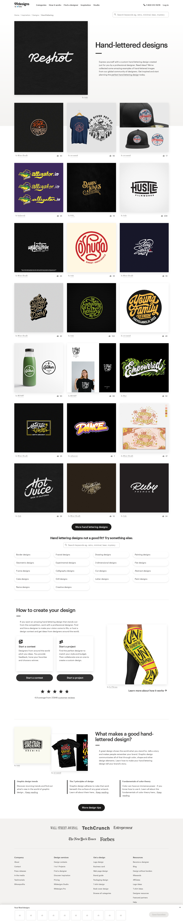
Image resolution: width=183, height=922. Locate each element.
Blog (135, 866)
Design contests (60, 862)
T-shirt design (99, 884)
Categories (41, 5)
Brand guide (98, 875)
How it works (55, 5)
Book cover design (100, 889)
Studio (96, 5)
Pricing (57, 880)
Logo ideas (137, 884)
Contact (17, 866)
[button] (180, 907)
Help (135, 902)
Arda (86, 97)
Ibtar (125, 396)
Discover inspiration (62, 875)
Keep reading (31, 792)
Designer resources (141, 893)
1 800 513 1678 (153, 5)
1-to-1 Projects (59, 866)
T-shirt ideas (138, 889)
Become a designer (141, 862)
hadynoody (21, 215)
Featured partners (140, 898)
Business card (99, 866)
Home (17, 15)
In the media (19, 875)
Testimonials (19, 880)
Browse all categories (102, 893)
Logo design (98, 862)
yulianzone (74, 456)
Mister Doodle (23, 155)
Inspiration (86, 5)
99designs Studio (61, 884)
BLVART (21, 395)
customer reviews (66, 697)
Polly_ (72, 215)
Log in (166, 5)
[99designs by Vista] (21, 4)
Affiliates (136, 880)
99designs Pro (60, 889)
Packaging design (100, 880)
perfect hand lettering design (125, 74)
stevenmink (74, 155)
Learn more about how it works (146, 690)
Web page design (100, 871)
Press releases (20, 871)
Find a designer (71, 5)
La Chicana (113, 687)
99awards (137, 875)
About (16, 862)
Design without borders (142, 871)
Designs (35, 15)
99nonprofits (19, 884)
